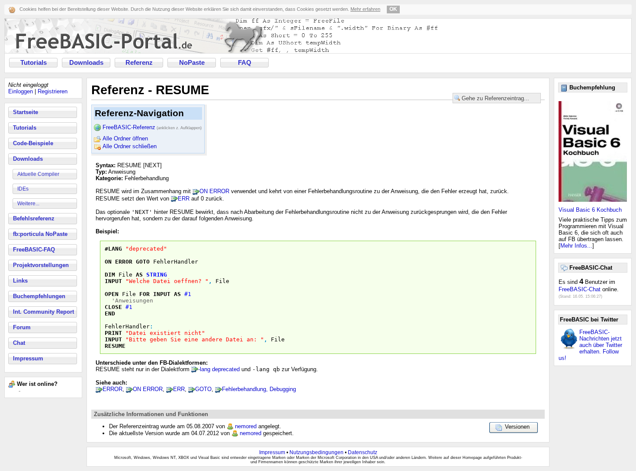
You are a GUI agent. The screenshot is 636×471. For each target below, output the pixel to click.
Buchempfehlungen (39, 296)
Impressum (28, 358)
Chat (19, 343)
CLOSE (113, 307)
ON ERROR (214, 191)
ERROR (112, 389)
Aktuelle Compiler (38, 174)
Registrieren (52, 91)
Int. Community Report (43, 312)
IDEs (23, 189)
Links (20, 280)
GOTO (143, 261)
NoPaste (192, 62)
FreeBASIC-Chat (580, 289)
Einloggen (20, 91)
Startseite (25, 112)
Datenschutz (362, 452)
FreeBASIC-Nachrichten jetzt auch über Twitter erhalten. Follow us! (590, 345)
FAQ (244, 62)
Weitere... (28, 203)
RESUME (115, 346)
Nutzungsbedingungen (316, 452)
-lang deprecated (219, 369)
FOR (144, 294)
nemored (246, 426)
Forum (22, 327)
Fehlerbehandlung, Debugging (259, 389)
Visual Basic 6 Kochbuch (590, 210)
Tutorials (33, 62)
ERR (184, 198)
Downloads (86, 62)
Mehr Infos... (576, 245)
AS (139, 274)
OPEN (112, 294)
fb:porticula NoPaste (40, 234)
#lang (113, 248)
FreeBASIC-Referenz (152, 127)
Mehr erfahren (365, 9)
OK (393, 9)
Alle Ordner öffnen (125, 138)
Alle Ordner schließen (130, 146)
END (110, 313)
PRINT (113, 333)
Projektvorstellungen (41, 265)
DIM (110, 274)
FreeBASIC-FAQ (34, 249)
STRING (156, 274)
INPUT (113, 281)
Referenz (139, 62)
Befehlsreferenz (34, 218)
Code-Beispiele (33, 143)
